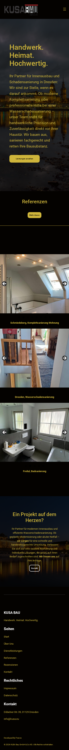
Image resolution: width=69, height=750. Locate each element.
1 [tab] (19, 317)
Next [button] (64, 283)
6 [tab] (41, 317)
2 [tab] (23, 317)
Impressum (10, 688)
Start (6, 636)
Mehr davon (34, 215)
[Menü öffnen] (64, 9)
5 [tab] (37, 317)
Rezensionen (11, 664)
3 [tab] (28, 317)
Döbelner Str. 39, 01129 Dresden (21, 712)
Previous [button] (4, 283)
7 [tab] (45, 317)
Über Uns (9, 643)
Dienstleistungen (13, 650)
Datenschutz (11, 695)
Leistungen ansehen (24, 159)
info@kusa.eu (11, 718)
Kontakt (34, 568)
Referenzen (10, 657)
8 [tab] (50, 317)
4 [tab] (32, 317)
